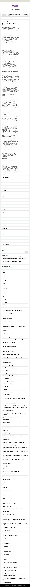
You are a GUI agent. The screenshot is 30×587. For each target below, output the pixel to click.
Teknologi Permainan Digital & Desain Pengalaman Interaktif (10, 567)
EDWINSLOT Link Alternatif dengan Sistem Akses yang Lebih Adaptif (12, 256)
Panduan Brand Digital (5, 430)
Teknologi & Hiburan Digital (6, 538)
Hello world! (12, 267)
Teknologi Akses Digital (6, 554)
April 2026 (4, 277)
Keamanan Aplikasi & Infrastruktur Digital (8, 384)
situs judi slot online (5, 485)
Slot (15, 120)
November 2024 (5, 304)
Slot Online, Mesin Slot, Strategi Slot (7, 506)
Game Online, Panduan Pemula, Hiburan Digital (9, 342)
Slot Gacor (4, 196)
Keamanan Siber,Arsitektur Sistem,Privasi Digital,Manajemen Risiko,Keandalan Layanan (14, 398)
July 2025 (4, 291)
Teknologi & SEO (5, 548)
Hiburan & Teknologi (5, 359)
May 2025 (4, 294)
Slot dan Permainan (5, 493)
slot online (4, 231)
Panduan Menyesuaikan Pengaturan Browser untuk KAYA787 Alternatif (12, 261)
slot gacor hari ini (5, 247)
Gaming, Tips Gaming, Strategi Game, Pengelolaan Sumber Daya (11, 354)
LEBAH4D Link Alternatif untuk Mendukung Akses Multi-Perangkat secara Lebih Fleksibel (16, 14)
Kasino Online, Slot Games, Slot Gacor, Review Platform (10, 375)
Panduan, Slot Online (5, 453)
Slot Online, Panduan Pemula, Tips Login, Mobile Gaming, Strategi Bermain (12, 508)
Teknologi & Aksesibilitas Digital (7, 530)
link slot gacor (4, 190)
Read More (3, 174)
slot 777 (4, 209)
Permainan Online (5, 468)
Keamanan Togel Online (6, 401)
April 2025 (4, 296)
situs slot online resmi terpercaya (7, 490)
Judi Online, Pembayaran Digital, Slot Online (8, 365)
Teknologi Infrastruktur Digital (6, 564)
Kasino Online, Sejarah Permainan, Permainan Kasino (9, 373)
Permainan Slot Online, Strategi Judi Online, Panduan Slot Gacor (11, 471)
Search (3, 250)
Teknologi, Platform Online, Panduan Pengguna (9, 575)
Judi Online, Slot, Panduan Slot (6, 370)
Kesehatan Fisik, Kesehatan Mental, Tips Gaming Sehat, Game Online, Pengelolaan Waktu (14, 405)
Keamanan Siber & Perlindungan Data (7, 394)
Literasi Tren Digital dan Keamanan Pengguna (8, 410)
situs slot (4, 212)
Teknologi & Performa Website (6, 546)
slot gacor (4, 234)
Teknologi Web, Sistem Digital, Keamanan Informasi (9, 570)
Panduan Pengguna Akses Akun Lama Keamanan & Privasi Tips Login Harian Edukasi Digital (14, 442)
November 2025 (5, 285)
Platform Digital (5, 476)
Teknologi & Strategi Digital (6, 549)
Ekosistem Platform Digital (6, 337)
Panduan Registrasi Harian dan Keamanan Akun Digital (10, 445)
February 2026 (4, 280)
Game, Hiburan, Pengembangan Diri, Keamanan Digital (10, 346)
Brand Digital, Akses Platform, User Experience (9, 333)
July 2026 (4, 272)
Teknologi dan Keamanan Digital (7, 556)
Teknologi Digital (5, 559)
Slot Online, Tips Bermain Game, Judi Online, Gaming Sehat (10, 509)
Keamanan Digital (5, 389)
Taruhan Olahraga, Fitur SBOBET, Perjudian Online (9, 527)
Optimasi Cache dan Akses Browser (7, 422)
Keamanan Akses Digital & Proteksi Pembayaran (9, 381)
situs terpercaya (5, 225)
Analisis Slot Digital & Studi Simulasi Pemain (8, 323)
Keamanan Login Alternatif (6, 391)
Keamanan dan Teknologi (6, 386)
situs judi (4, 484)
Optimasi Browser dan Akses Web (7, 419)
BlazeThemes (23, 585)
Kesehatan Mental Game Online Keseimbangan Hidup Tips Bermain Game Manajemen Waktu (15, 407)
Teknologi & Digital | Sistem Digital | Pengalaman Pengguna (10, 535)
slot (3, 193)
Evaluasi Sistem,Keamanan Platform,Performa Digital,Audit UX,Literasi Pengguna (13, 339)
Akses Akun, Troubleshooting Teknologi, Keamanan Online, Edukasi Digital (12, 310)
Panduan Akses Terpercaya (6, 427)
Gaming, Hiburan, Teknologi (6, 349)
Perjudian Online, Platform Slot (7, 463)
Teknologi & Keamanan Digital (6, 541)
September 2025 (5, 288)
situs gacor (4, 482)
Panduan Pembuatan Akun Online (7, 439)
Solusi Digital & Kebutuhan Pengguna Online (8, 514)
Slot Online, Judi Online (6, 501)
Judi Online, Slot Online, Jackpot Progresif (8, 367)
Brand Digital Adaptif (5, 330)
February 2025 (4, 299)
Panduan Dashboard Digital (6, 433)
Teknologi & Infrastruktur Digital (7, 540)
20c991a (4, 26)
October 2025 (4, 286)
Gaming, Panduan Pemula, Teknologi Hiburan (8, 351)
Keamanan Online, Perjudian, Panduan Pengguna (9, 392)
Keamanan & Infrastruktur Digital (7, 378)
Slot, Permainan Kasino (6, 511)
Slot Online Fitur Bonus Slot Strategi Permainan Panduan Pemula (11, 498)
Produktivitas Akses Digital (6, 479)
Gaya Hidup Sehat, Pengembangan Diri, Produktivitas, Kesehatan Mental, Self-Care (13, 357)
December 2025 (5, 283)
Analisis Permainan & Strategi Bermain (8, 315)
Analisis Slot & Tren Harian (6, 321)
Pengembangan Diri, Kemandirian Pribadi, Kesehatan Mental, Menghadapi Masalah (13, 459)
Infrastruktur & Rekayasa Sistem (7, 362)
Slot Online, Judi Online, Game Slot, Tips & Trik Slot (9, 503)
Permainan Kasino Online (6, 466)
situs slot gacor (5, 228)
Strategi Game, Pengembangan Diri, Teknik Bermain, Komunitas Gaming (12, 521)
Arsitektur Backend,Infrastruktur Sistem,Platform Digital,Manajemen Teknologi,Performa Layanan (15, 324)
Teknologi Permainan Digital (6, 565)
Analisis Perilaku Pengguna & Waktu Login (8, 313)
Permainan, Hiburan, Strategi (6, 474)
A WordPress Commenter (6, 267)
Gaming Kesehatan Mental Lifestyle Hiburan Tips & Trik (10, 348)
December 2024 (5, 302)
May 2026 (4, 275)
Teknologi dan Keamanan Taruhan (7, 557)
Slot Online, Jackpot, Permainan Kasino (8, 500)
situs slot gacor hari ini (6, 244)
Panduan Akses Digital (5, 425)
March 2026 (4, 278)
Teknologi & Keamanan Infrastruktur (7, 543)
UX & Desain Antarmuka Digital (7, 582)
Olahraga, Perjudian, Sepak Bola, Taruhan (8, 417)
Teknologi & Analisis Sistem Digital (7, 532)
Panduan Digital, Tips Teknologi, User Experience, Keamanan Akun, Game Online (13, 435)
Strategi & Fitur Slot (5, 517)
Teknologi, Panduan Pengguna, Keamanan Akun (9, 573)
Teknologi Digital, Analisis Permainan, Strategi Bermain (10, 562)
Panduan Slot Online (5, 449)
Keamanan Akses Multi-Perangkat (7, 383)
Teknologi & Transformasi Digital (7, 551)
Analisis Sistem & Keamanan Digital (7, 318)
